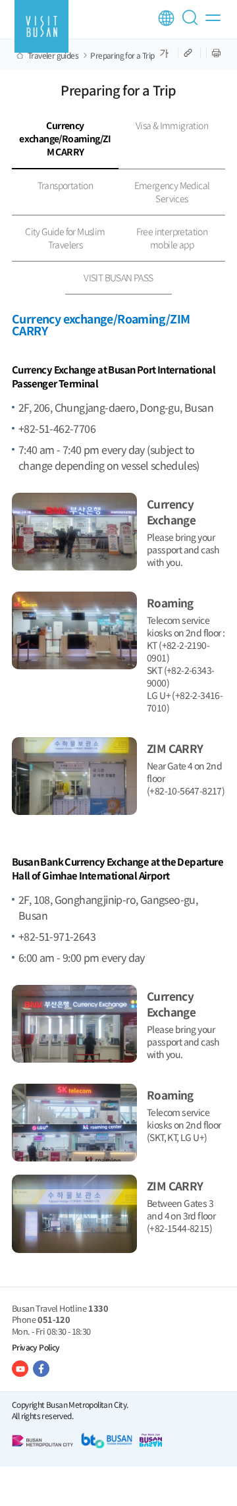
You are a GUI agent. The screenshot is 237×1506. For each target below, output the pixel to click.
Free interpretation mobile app (172, 238)
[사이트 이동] (20, 1368)
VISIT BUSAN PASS (118, 277)
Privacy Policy (36, 1347)
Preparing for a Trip (122, 55)
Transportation (65, 185)
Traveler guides (53, 55)
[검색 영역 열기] (192, 23)
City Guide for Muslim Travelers (65, 238)
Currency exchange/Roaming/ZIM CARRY (65, 138)
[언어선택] (166, 18)
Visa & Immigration (172, 125)
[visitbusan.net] (41, 26)
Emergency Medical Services (172, 192)
